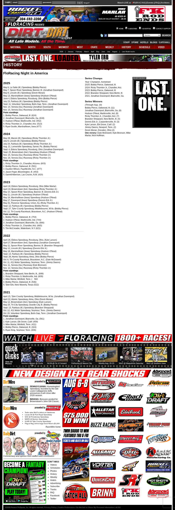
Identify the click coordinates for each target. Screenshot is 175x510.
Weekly (53, 477)
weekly (110, 46)
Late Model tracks (128, 52)
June (103, 52)
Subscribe (55, 486)
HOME (121, 29)
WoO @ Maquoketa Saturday (131, 363)
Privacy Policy (50, 507)
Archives (165, 3)
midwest (64, 46)
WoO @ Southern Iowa (156, 363)
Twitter (53, 499)
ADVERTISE (146, 29)
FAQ (157, 3)
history (126, 46)
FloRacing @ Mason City (81, 363)
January (70, 52)
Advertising (55, 483)
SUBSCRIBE (132, 29)
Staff (126, 42)
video (163, 46)
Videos (53, 465)
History (53, 474)
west (80, 46)
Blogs (153, 42)
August (114, 52)
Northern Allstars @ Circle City (32, 364)
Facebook (54, 495)
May (97, 52)
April (92, 52)
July (108, 52)
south (47, 46)
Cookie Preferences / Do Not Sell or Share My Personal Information (86, 507)
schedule (145, 46)
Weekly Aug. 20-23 (106, 363)
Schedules (55, 468)
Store (134, 42)
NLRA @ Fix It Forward (56, 363)
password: (47, 2)
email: (15, 2)
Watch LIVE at (124, 3)
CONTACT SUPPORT (163, 29)
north (32, 46)
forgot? (87, 3)
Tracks (53, 489)
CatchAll (164, 42)
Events (150, 3)
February (79, 52)
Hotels (144, 42)
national (14, 46)
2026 (61, 52)
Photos (53, 471)
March (86, 52)
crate (94, 46)
